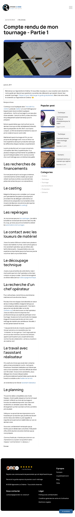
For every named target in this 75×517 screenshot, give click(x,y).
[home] (12, 7)
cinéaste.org (8, 310)
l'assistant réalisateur (28, 383)
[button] (71, 7)
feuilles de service (26, 378)
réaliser (18, 109)
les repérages (24, 218)
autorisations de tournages (15, 225)
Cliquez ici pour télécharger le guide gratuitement (36, 95)
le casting (23, 205)
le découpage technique (27, 278)
